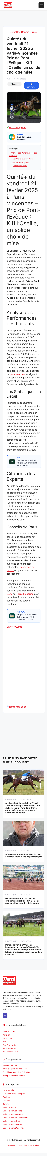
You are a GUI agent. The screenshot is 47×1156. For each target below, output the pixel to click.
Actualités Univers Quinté (23, 32)
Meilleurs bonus (9, 1107)
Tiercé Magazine (10, 1045)
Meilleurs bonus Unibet (12, 1124)
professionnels (17, 374)
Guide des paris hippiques (14, 1093)
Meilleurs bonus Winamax (13, 1128)
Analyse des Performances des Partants (23, 154)
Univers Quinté (14, 626)
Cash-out (6, 1100)
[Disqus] (24, 671)
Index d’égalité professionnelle (16, 1069)
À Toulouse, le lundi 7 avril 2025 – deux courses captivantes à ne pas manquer (23, 855)
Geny (9, 594)
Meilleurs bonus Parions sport (15, 1117)
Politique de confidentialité (14, 1075)
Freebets (6, 1097)
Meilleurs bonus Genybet (13, 1114)
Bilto (4, 1042)
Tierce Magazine (24, 594)
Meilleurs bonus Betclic (12, 1111)
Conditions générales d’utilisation (16, 1072)
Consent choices (15, 1145)
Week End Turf (9, 1031)
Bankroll (6, 1104)
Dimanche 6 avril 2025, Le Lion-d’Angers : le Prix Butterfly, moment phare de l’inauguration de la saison (22, 900)
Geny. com (7, 1038)
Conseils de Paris (20, 166)
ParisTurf (6, 1035)
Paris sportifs (8, 1090)
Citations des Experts (20, 162)
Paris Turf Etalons (10, 1048)
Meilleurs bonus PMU (11, 1121)
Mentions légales (10, 1065)
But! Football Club (10, 1051)
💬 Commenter (31, 85)
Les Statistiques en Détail (23, 159)
